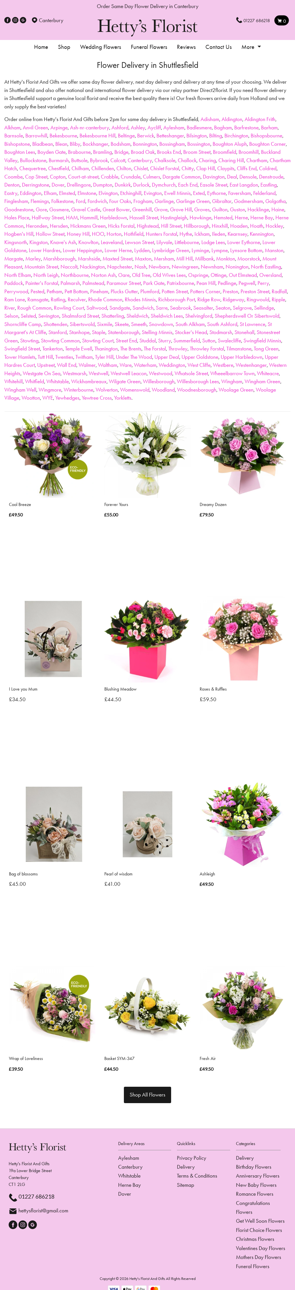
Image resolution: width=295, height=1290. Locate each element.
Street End (126, 340)
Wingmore (50, 389)
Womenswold (135, 389)
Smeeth (139, 324)
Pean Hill (205, 283)
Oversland (270, 275)
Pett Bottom (76, 291)
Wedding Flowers (100, 46)
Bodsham (121, 144)
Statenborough (123, 332)
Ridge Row (208, 299)
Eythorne (216, 193)
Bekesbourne (63, 135)
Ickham (202, 234)
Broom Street (197, 152)
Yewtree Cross (97, 397)
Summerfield (186, 340)
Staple (98, 332)
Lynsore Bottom (246, 250)
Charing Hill (231, 160)
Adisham (210, 119)
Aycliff (154, 127)
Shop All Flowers (147, 1094)
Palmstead (93, 283)
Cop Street (36, 176)
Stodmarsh (220, 332)
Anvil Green (35, 127)
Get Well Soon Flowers (260, 1221)
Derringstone (35, 184)
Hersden (59, 226)
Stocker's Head (191, 332)
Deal (232, 176)
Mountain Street (41, 266)
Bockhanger (95, 144)
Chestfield (58, 168)
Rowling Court (69, 307)
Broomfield (224, 152)
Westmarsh (74, 373)
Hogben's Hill (18, 234)
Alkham (12, 127)
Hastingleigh (173, 217)
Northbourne (75, 275)
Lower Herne (118, 250)
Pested (37, 291)
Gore (41, 209)
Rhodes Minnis (140, 299)
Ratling (58, 299)
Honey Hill (78, 234)
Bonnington (145, 144)
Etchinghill (130, 193)
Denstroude (271, 176)
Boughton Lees (19, 152)
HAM (72, 217)
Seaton (222, 307)
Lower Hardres (44, 250)
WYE (47, 397)
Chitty (187, 168)
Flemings (40, 201)
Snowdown (161, 324)
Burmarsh (59, 160)
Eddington (30, 193)
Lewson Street (139, 242)
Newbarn (159, 266)
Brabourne (79, 152)
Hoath (256, 226)
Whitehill (13, 381)
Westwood (160, 373)
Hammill (89, 217)
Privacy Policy (191, 1158)
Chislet (141, 168)
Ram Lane (14, 299)
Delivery (186, 1167)
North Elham (17, 275)
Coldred (268, 168)
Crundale (131, 176)
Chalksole (164, 160)
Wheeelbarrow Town (232, 373)
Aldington (232, 119)
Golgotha (275, 201)
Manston (274, 250)
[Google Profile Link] (23, 20)
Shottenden (55, 324)
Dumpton (102, 184)
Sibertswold (82, 324)
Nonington (237, 266)
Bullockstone (33, 160)
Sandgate (119, 307)
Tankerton (52, 348)
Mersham (164, 258)
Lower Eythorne (243, 242)
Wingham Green (262, 381)
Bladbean (42, 144)
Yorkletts (122, 397)
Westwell (98, 373)
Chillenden (102, 168)
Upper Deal (166, 357)
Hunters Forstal (161, 234)
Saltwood (96, 307)
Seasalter (203, 307)
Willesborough (159, 381)
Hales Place (16, 217)
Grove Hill (181, 209)
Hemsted (223, 217)
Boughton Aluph (230, 144)
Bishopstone (17, 144)
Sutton (208, 340)
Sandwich (143, 307)
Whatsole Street (191, 373)
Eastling (268, 184)
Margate (13, 258)
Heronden (37, 226)
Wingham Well (20, 389)
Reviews (186, 46)
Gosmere (59, 209)
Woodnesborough (196, 389)
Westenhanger (251, 365)
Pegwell (247, 283)
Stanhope (79, 332)
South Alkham (190, 324)
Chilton (123, 168)
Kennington (262, 234)
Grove (161, 209)
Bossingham (172, 144)
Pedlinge (227, 283)
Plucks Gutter (124, 291)
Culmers (151, 176)
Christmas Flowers (255, 1239)
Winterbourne (78, 389)
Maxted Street (118, 258)
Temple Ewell (78, 348)
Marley (33, 258)
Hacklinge (258, 209)
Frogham (142, 201)
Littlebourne (187, 242)
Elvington (108, 193)
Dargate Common (181, 176)
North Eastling (266, 266)
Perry (263, 283)
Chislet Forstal (164, 168)
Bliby (75, 144)
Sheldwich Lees (167, 316)
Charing (207, 160)
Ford (80, 201)
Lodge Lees (213, 242)
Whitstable (57, 381)
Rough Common (34, 307)
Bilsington (196, 135)
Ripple (278, 299)
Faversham (239, 193)
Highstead (148, 226)
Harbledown (113, 217)
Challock (187, 160)
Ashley (138, 127)
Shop (64, 46)
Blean (61, 144)
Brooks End (169, 152)
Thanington (106, 348)
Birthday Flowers (253, 1167)
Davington (214, 176)
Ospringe (198, 275)
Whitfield (34, 381)
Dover (58, 184)
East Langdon (244, 184)
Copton (58, 176)
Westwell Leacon (129, 373)
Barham (269, 127)
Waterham (145, 365)
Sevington (48, 316)
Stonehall (244, 332)
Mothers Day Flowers (258, 1257)
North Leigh (45, 275)
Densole (248, 176)
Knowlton (88, 242)
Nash (140, 266)
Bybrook (99, 160)
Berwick (145, 135)
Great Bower (116, 209)
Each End (188, 184)
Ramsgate (37, 299)
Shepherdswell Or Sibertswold (247, 316)
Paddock (13, 283)
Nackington (92, 266)
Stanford (57, 332)
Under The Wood (134, 357)
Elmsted (67, 193)
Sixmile (104, 324)
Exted (199, 193)
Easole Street (213, 184)
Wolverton (107, 389)
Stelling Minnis (157, 332)
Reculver (77, 299)
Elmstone (86, 193)
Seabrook (180, 307)
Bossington (198, 144)
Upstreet (46, 365)
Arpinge (59, 127)
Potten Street (175, 291)
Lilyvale (164, 242)
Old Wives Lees (169, 275)
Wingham (231, 381)
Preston (230, 291)
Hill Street (171, 226)
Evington (153, 193)
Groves (202, 209)
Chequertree (32, 168)
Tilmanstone (238, 348)
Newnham (212, 266)
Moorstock (248, 258)
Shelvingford (198, 316)
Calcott (117, 160)
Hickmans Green (88, 226)
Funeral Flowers (149, 46)
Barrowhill (36, 135)
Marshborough (59, 258)
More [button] (248, 46)
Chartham (256, 160)
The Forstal (155, 348)
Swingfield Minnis (262, 340)
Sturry (164, 340)
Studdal (147, 340)
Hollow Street (50, 234)
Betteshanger (170, 135)
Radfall (279, 291)
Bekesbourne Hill (98, 135)
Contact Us (218, 46)
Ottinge (218, 275)
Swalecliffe (229, 340)
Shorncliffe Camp (22, 324)
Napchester (119, 266)
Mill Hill (184, 258)
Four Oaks (120, 201)
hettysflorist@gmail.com (43, 1210)
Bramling (102, 152)
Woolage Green (236, 389)
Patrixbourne (180, 283)
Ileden (218, 234)
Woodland (163, 389)
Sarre (162, 307)
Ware (126, 365)
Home (41, 46)
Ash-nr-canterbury (89, 127)
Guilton (220, 209)
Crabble (109, 176)
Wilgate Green (125, 381)
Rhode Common (105, 299)
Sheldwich (137, 316)
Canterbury (140, 160)
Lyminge (200, 250)
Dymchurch (164, 184)
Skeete (122, 324)
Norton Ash (103, 275)
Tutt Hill (45, 357)
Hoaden (239, 226)
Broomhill (249, 152)
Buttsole (79, 160)
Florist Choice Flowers (259, 1230)
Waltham (107, 365)
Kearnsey (237, 234)
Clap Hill (205, 168)
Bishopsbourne (266, 135)
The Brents (130, 348)
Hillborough (196, 226)
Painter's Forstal (41, 283)
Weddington (172, 365)
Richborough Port (176, 299)
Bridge (121, 152)
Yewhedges (67, 397)
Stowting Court (98, 340)
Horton (114, 234)
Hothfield (133, 234)
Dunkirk (123, 184)
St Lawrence (252, 324)
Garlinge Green (193, 201)
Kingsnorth (15, 242)
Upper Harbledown (241, 357)
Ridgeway (233, 299)
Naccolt (68, 266)
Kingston (38, 242)
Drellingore (79, 184)
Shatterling (112, 316)
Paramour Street (124, 283)
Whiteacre (268, 373)
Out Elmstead (243, 275)
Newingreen (185, 266)
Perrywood (16, 291)
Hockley (274, 226)
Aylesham (173, 127)
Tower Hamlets (19, 357)
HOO (98, 234)
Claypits (226, 168)
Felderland (264, 193)
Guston (237, 209)
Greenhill (142, 209)
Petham (54, 291)
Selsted (28, 316)
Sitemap (185, 1185)
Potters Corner (205, 291)
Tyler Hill (104, 357)
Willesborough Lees (198, 381)
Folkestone (62, 201)
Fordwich (97, 201)
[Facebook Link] (7, 20)
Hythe (185, 234)
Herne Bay (261, 217)
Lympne (219, 250)
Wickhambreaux (89, 381)
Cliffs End (247, 168)
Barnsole (13, 135)
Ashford (119, 127)
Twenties (64, 357)
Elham (50, 193)
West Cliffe (199, 365)
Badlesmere (199, 127)
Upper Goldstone (199, 357)
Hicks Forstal (121, 226)
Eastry (11, 193)
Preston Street (255, 291)
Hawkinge (200, 217)
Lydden (142, 250)
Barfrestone (246, 127)
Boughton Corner (267, 144)
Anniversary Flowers (257, 1175)
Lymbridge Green (170, 250)
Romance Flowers (254, 1194)
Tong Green (266, 348)
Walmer (87, 365)
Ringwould (258, 299)
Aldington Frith (260, 119)
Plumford (149, 291)
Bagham (223, 127)
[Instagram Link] (15, 20)
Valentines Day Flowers (260, 1248)
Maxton (143, 258)
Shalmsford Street (80, 316)
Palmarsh (70, 283)
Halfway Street (48, 217)
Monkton (225, 258)
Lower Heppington (82, 250)
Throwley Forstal (207, 348)
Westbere (223, 365)
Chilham (80, 168)
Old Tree (141, 275)
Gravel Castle (85, 209)
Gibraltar (222, 201)
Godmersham (248, 201)
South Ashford (222, 324)
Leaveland (112, 242)
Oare (124, 275)
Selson (11, 316)
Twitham (84, 357)
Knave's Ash (63, 242)
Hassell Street (143, 217)
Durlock (141, 184)
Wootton (31, 397)
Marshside (89, 258)
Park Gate (153, 283)
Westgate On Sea (41, 373)
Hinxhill (220, 226)
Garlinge (164, 201)
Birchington (236, 135)
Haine (277, 209)
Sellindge (264, 307)
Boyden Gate (51, 152)
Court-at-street (83, 176)
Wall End (66, 365)
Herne (241, 217)
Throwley (178, 348)
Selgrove (242, 307)
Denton (12, 184)
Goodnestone (18, 209)
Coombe (13, 176)
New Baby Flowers (256, 1185)
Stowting (29, 340)
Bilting (215, 135)
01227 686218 (256, 20)
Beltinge (126, 135)
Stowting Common (60, 340)
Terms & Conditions (197, 1175)
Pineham (99, 291)
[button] (147, 1145)
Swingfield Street (22, 348)
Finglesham (16, 201)
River (9, 307)
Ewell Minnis (177, 193)
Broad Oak (143, 152)
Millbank (204, 258)
